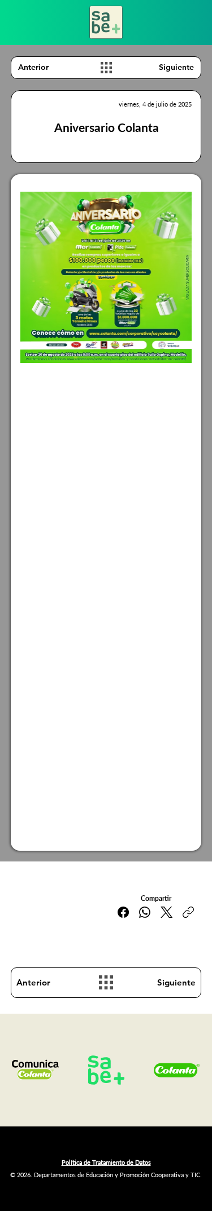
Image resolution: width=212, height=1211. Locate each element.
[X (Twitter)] (166, 912)
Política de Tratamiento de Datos (106, 1162)
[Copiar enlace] (188, 912)
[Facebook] (123, 912)
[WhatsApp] (144, 912)
